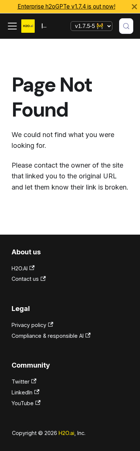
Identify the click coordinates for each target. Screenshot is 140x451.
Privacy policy (29, 325)
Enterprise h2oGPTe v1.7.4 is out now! (66, 6)
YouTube (23, 403)
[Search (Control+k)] (126, 26)
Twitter (20, 381)
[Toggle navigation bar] (12, 26)
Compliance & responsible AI (48, 336)
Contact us (25, 279)
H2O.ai (66, 433)
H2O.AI (20, 268)
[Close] (134, 6)
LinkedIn (22, 392)
